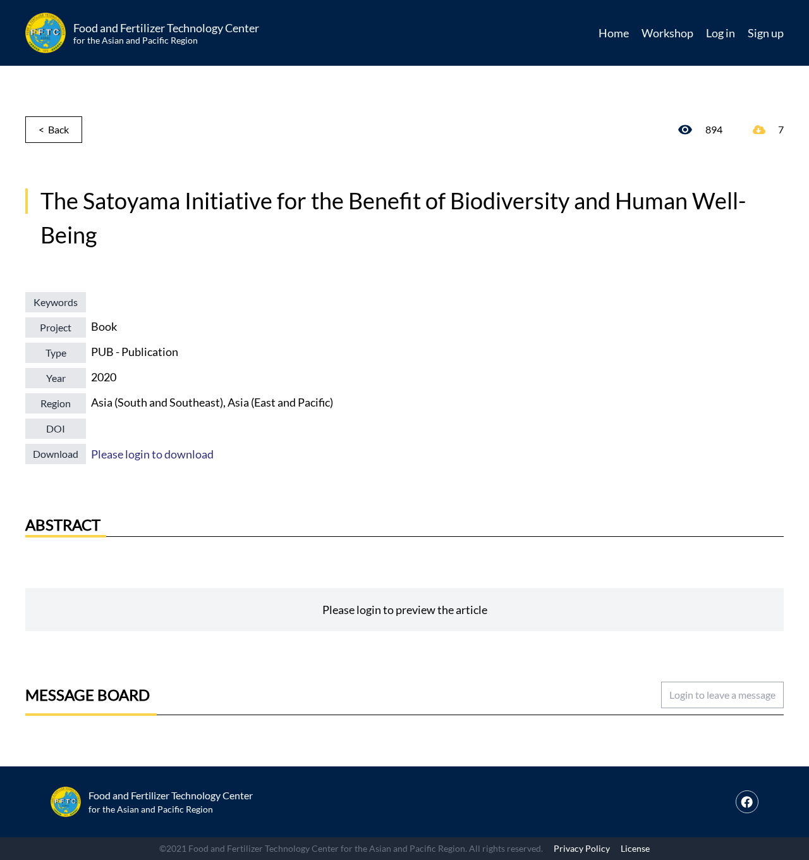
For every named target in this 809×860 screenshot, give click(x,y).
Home (614, 33)
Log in (720, 33)
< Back (54, 129)
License (635, 848)
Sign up (766, 33)
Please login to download (152, 454)
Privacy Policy (582, 848)
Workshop (667, 33)
